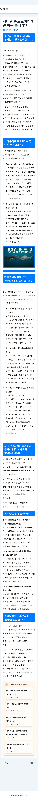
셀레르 (4, 8)
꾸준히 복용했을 (9, 299)
